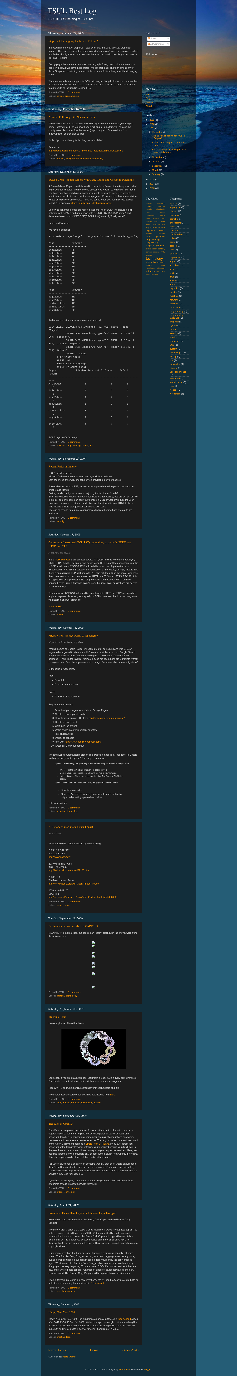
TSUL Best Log (72, 10)
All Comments (157, 44)
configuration (72, 158)
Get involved (97, 1283)
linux (59, 1102)
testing (149, 262)
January (156, 174)
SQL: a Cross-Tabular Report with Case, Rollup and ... (168, 150)
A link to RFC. (56, 606)
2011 (152, 120)
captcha (61, 996)
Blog (148, 98)
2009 (152, 128)
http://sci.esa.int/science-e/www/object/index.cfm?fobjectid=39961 (83, 897)
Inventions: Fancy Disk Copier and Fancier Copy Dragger (82, 1213)
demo (148, 218)
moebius (75, 1102)
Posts (153, 38)
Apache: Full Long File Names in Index (72, 117)
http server (85, 158)
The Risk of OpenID (61, 1123)
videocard (161, 268)
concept (162, 212)
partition (149, 237)
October (156, 161)
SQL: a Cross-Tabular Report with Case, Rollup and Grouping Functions (91, 179)
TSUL (149, 94)
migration (61, 811)
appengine (161, 203)
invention (61, 1291)
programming (72, 96)
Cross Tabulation (80, 203)
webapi (148, 274)
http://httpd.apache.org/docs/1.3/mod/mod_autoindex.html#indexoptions (86, 150)
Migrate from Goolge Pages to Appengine (73, 635)
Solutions (150, 102)
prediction (160, 236)
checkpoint (160, 209)
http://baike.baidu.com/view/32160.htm (69, 870)
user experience (178, 372)
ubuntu (97, 1102)
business (61, 445)
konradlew (124, 1369)
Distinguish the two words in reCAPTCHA (74, 926)
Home (94, 1350)
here (112, 1094)
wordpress (156, 274)
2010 (152, 124)
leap (68, 1337)
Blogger (147, 1369)
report (85, 445)
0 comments (74, 92)
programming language (176, 316)
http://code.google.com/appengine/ (107, 718)
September (158, 166)
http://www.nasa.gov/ (59, 857)
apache (60, 158)
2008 (152, 179)
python (148, 249)
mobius (66, 1102)
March (155, 170)
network (61, 614)
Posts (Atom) (69, 1357)
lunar (67, 905)
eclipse (60, 96)
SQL (91, 445)
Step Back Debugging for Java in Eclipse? (73, 41)
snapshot (156, 252)
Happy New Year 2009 (62, 1312)
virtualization (152, 271)
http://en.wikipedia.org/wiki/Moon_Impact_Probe (74, 883)
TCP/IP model (62, 559)
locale (157, 228)
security (60, 521)
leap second (124, 1319)
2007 (152, 184)
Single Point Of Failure (97, 1144)
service (149, 252)
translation (161, 262)
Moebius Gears (57, 1017)
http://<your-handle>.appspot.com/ (83, 741)
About (149, 106)
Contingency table (101, 203)
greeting (61, 1337)
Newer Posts (57, 1350)
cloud (148, 212)
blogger (149, 206)
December (157, 132)
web (163, 271)
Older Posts (130, 1350)
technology (97, 158)
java (163, 224)
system (149, 255)
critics (59, 1192)
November (157, 157)
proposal (71, 1291)
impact (60, 905)
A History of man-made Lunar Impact (71, 827)
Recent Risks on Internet (63, 466)
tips (154, 262)
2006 (152, 188)
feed (163, 218)
